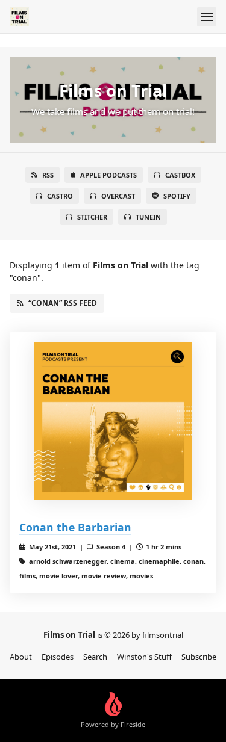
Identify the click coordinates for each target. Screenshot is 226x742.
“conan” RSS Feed (62, 303)
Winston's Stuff (144, 656)
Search (95, 656)
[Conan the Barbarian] (113, 421)
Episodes (58, 656)
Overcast (118, 195)
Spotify (176, 195)
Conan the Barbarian (75, 527)
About (21, 656)
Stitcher (92, 216)
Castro (60, 195)
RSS (48, 174)
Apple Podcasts (108, 174)
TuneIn (148, 216)
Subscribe (198, 656)
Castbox (180, 174)
